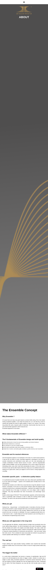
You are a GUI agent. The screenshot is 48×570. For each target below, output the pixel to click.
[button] (24, 2)
